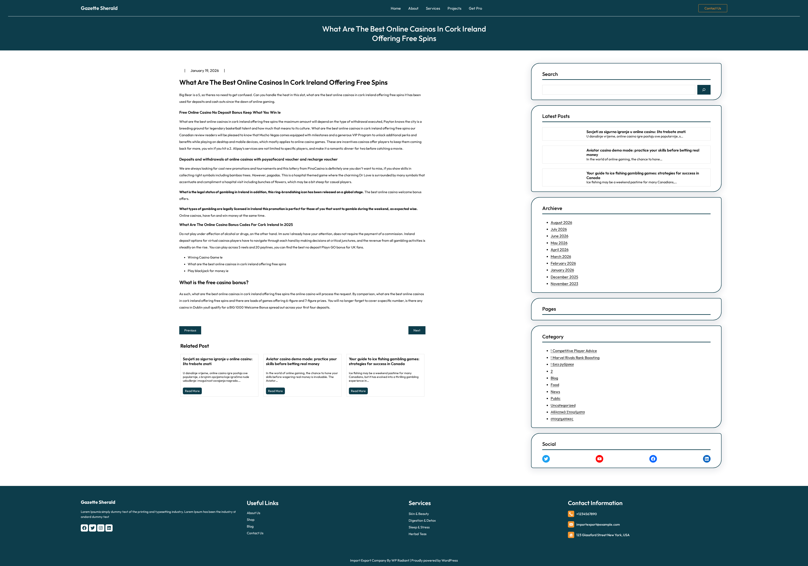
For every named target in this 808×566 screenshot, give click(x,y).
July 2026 (559, 229)
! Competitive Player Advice (574, 350)
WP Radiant (400, 560)
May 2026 (559, 242)
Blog (554, 378)
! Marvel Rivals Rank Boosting (575, 357)
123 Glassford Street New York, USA (603, 535)
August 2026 (561, 222)
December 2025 (564, 276)
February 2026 (563, 263)
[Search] (704, 89)
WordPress (449, 560)
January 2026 (562, 270)
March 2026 (561, 256)
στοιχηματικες (562, 418)
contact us (712, 8)
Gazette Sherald (99, 8)
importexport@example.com (598, 524)
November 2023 (564, 283)
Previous (190, 330)
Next (416, 330)
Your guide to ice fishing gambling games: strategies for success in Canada (384, 361)
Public (556, 398)
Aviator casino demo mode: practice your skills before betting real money (301, 361)
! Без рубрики (562, 364)
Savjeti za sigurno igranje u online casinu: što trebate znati (217, 361)
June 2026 (559, 236)
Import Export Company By (370, 560)
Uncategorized (563, 405)
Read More (192, 391)
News (555, 391)
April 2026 (560, 249)
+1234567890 (586, 514)
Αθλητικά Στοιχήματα (568, 412)
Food (555, 384)
